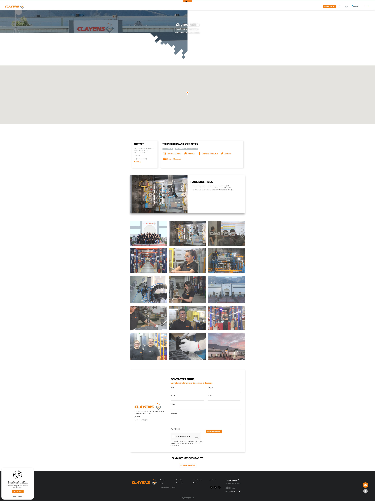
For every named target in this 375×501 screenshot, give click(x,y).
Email (173, 396)
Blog (161, 483)
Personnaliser (17, 496)
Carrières (179, 483)
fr (186, 1)
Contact (195, 483)
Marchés (212, 480)
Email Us (138, 162)
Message (174, 413)
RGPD (173, 487)
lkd (340, 6)
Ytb (346, 6)
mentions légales (165, 487)
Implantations (197, 480)
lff (353, 6)
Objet (173, 404)
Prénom (210, 387)
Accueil (162, 480)
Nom (172, 387)
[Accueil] (12, 6)
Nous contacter (329, 6)
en (189, 1)
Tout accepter (17, 492)
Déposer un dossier (188, 465)
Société (210, 396)
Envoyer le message (213, 431)
